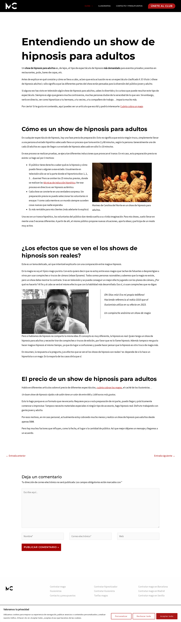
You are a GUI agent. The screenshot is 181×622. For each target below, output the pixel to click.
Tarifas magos (101, 595)
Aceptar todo (166, 616)
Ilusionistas (104, 6)
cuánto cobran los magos (109, 387)
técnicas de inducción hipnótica (59, 182)
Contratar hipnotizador (105, 586)
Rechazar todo (144, 616)
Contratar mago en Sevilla (151, 595)
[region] (90, 613)
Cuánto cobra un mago (131, 106)
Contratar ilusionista (104, 591)
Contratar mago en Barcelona (153, 586)
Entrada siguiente (164, 455)
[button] (91, 5)
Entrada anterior (15, 455)
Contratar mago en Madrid (151, 591)
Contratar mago (58, 586)
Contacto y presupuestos (129, 6)
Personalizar (121, 616)
